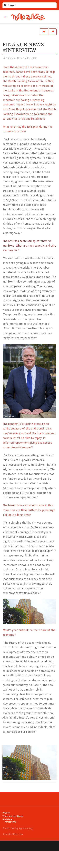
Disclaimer (7, 819)
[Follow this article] (44, 31)
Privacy (6, 812)
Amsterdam (10, 821)
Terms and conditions (12, 816)
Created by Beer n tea (12, 834)
